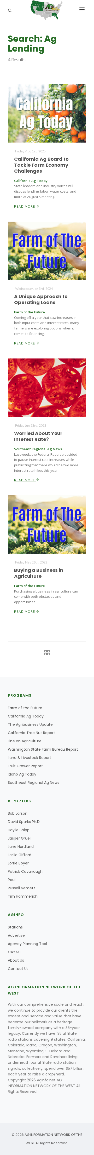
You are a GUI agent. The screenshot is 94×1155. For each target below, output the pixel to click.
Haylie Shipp (19, 830)
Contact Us (18, 968)
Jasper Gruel (19, 838)
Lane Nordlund (21, 846)
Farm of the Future (25, 707)
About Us (16, 960)
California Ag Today (26, 716)
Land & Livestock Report (29, 757)
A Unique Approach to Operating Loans (41, 299)
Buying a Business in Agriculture (38, 573)
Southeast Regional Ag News (33, 782)
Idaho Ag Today (22, 774)
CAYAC (14, 952)
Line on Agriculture (25, 741)
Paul (11, 879)
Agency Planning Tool (27, 943)
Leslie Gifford (19, 854)
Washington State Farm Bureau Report (43, 749)
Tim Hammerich (23, 896)
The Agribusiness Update (30, 724)
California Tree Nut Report (31, 732)
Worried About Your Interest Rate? (38, 436)
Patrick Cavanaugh (25, 871)
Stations (15, 927)
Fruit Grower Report (25, 766)
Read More (25, 207)
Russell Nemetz (21, 888)
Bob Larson (17, 813)
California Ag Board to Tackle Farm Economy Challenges (41, 165)
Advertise (16, 935)
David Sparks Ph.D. (24, 821)
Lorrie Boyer (18, 863)
